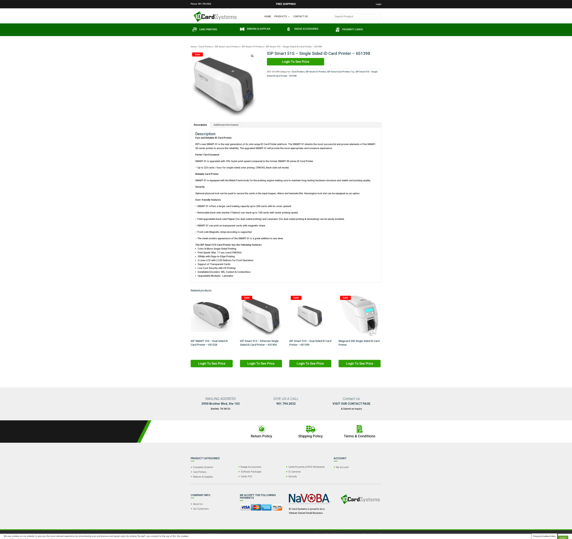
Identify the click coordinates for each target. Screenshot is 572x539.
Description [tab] (200, 124)
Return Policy (261, 436)
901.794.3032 (204, 4)
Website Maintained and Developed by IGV (361, 534)
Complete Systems (203, 467)
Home (194, 46)
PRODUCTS (280, 17)
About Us (198, 504)
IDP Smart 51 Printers (253, 46)
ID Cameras (294, 471)
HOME (267, 17)
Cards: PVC (246, 476)
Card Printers (206, 46)
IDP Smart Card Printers (227, 46)
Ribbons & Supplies (203, 476)
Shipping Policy (310, 436)
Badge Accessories (251, 467)
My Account (342, 467)
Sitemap (320, 534)
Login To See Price (295, 61)
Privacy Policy (332, 534)
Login (378, 4)
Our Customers (201, 508)
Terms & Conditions (359, 436)
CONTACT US (300, 17)
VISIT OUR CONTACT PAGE (351, 403)
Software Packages (251, 471)
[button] (252, 56)
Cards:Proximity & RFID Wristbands (306, 467)
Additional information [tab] (226, 124)
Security (292, 476)
